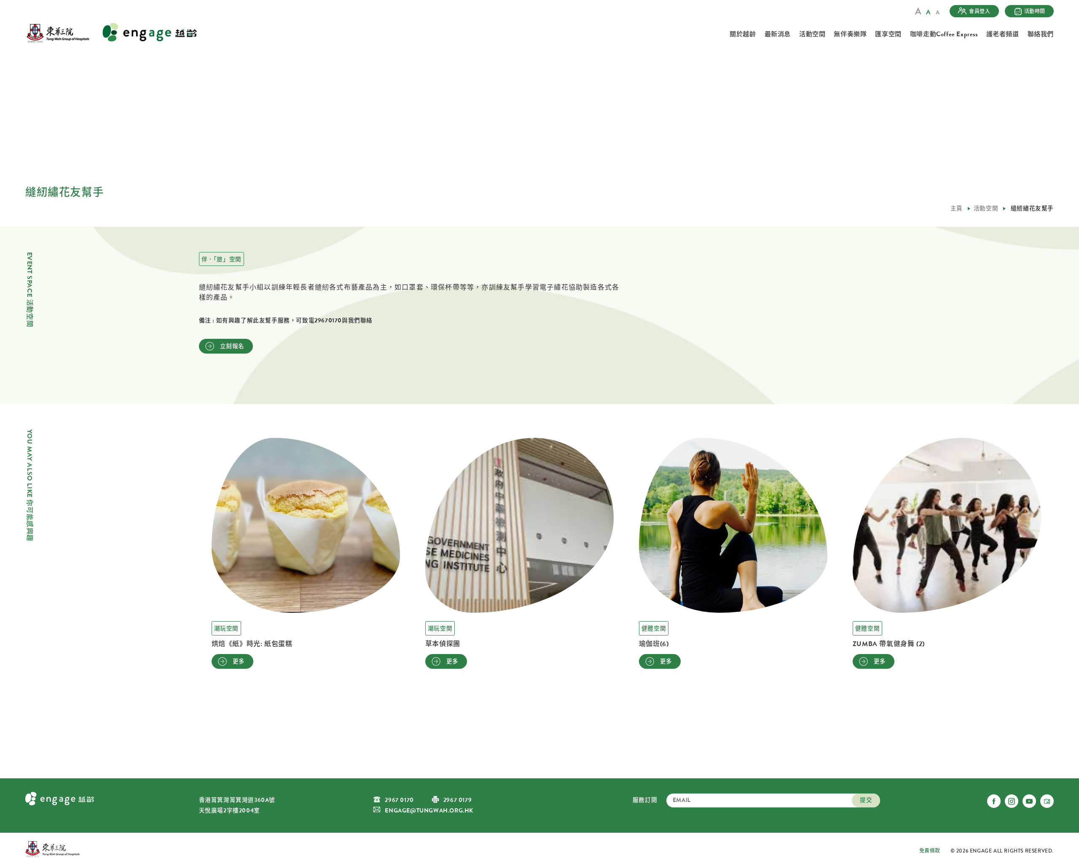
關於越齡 (743, 34)
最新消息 (778, 34)
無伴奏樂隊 (850, 34)
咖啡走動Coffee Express (944, 34)
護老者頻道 (1002, 34)
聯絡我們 (1041, 34)
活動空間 (812, 34)
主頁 (956, 208)
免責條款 (929, 851)
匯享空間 (888, 34)
